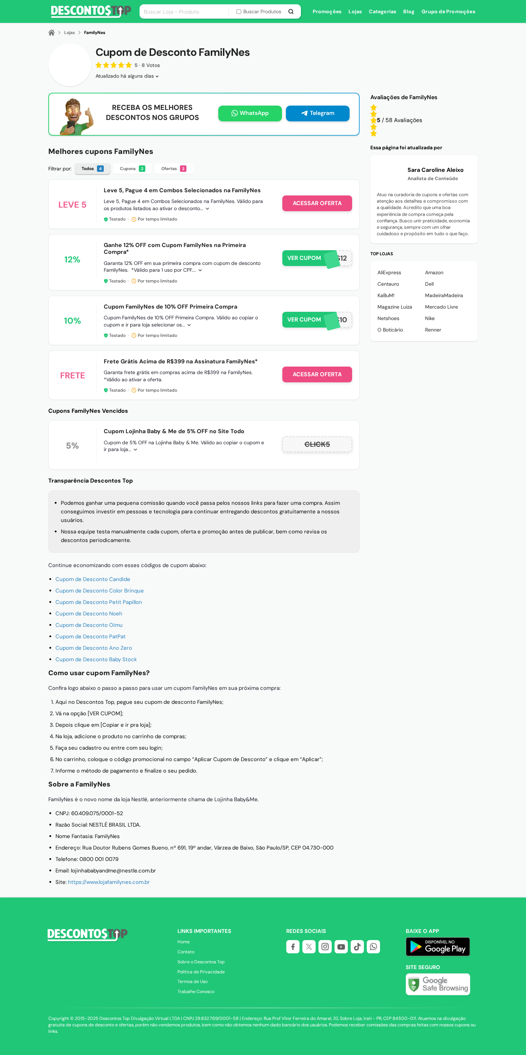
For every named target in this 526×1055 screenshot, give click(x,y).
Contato (185, 952)
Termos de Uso (192, 981)
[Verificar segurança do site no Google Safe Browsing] (438, 984)
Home (183, 942)
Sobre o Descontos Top (201, 962)
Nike (430, 318)
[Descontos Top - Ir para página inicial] (86, 940)
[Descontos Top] (91, 16)
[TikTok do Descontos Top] (357, 946)
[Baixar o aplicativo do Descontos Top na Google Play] (438, 955)
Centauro (388, 284)
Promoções (327, 11)
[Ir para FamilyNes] (70, 65)
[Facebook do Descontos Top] (292, 946)
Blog (408, 11)
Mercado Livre (441, 307)
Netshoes (388, 318)
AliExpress (389, 272)
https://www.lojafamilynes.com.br (109, 882)
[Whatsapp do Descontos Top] (373, 946)
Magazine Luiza (395, 307)
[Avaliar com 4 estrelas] (373, 114)
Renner (433, 329)
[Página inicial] (55, 32)
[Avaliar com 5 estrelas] (373, 107)
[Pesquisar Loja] (291, 11)
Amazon (434, 272)
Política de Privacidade (201, 972)
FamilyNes (94, 32)
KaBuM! (386, 295)
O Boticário (390, 329)
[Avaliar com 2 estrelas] (373, 127)
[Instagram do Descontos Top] (325, 946)
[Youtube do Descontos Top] (341, 946)
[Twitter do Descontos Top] (309, 946)
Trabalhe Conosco (195, 991)
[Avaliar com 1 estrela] (373, 133)
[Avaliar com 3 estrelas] (373, 120)
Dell (429, 284)
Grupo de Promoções (448, 11)
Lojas (355, 11)
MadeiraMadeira (444, 295)
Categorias (382, 11)
